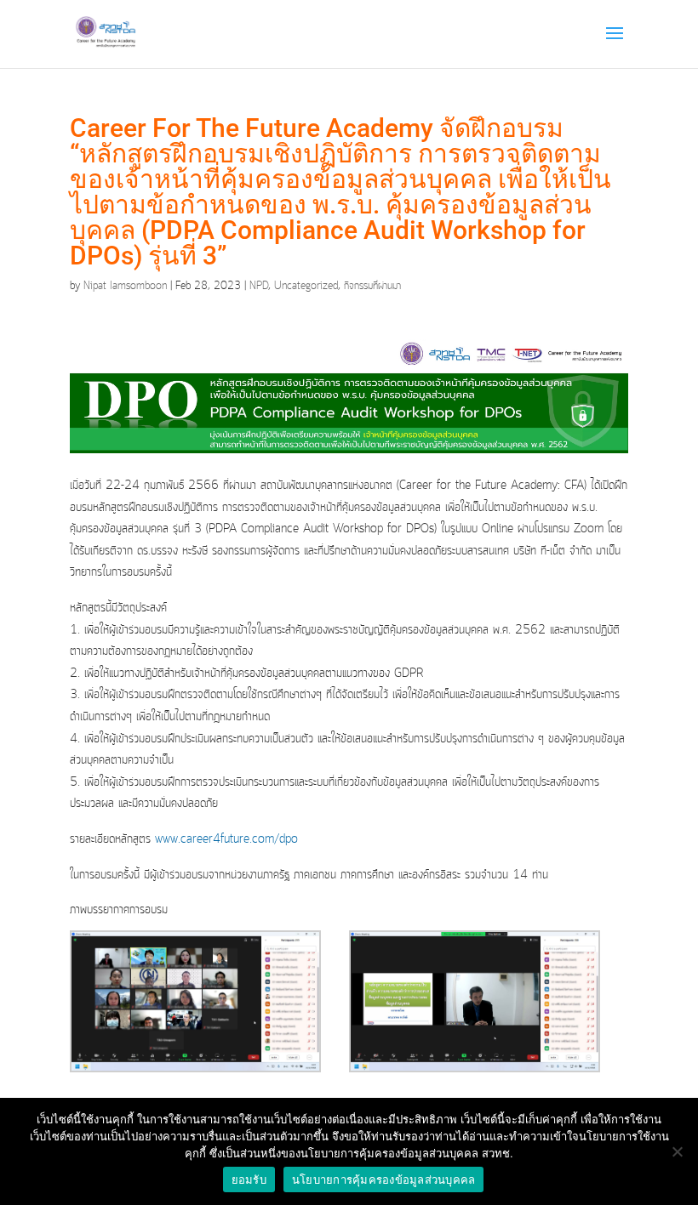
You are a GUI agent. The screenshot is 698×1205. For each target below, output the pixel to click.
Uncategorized (306, 286)
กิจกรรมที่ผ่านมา (372, 286)
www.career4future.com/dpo (226, 839)
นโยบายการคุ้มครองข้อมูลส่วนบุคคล (384, 1179)
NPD (258, 286)
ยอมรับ (249, 1179)
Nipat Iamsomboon (125, 286)
